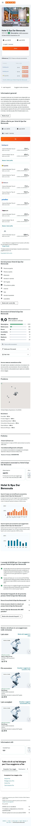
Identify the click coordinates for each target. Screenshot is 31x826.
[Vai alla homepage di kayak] (10, 2)
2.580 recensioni (23, 33)
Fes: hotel (9, 822)
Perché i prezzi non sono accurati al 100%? (14, 812)
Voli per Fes (7, 778)
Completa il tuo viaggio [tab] (9, 769)
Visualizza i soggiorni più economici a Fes (23, 668)
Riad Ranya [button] (4, 690)
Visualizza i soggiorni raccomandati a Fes (24, 702)
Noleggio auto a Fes (9, 781)
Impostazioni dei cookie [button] (6, 253)
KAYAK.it (4, 821)
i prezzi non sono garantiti (7, 801)
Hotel (9, 821)
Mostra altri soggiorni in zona (24, 634)
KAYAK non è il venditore (9, 806)
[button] (2, 2)
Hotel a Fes (7, 783)
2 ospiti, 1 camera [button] (8, 44)
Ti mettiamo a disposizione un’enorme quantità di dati (12, 809)
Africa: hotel (15, 821)
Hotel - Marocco (22, 821)
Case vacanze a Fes (9, 785)
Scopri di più (5, 246)
